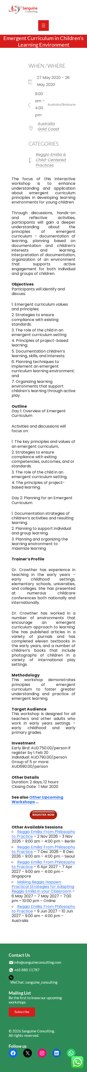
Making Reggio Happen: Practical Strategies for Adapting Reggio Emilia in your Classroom (43, 886)
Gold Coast (48, 129)
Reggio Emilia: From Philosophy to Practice (43, 834)
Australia (46, 124)
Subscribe (21, 1012)
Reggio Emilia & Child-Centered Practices (51, 160)
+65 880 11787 (27, 970)
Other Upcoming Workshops (37, 799)
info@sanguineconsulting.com (37, 962)
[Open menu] (43, 25)
